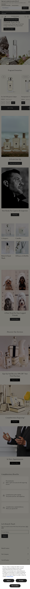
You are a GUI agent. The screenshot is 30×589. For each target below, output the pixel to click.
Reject (9, 580)
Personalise (15, 585)
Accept (21, 580)
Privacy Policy (10, 576)
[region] (15, 577)
